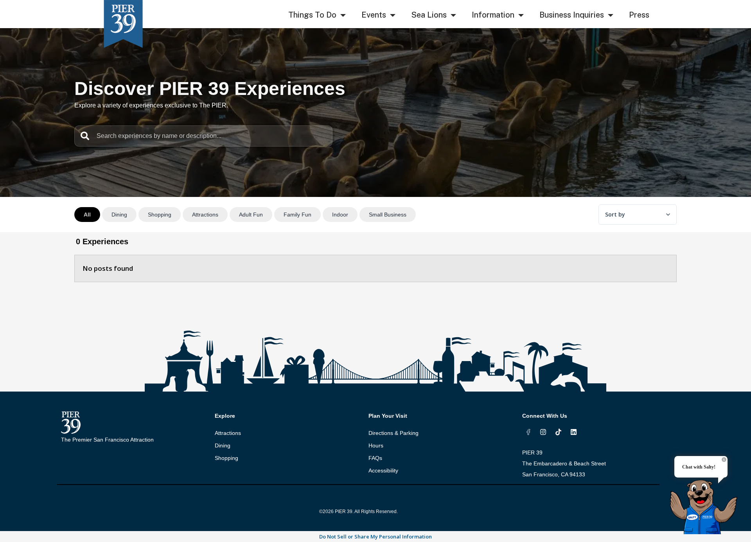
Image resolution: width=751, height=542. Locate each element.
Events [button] (373, 15)
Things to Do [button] (312, 15)
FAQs (375, 458)
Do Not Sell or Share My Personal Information (375, 536)
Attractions (228, 433)
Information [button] (493, 15)
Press (639, 15)
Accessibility (383, 470)
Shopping (226, 458)
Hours (375, 445)
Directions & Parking (393, 433)
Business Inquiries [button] (571, 15)
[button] (343, 15)
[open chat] (706, 500)
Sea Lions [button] (429, 15)
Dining (222, 445)
